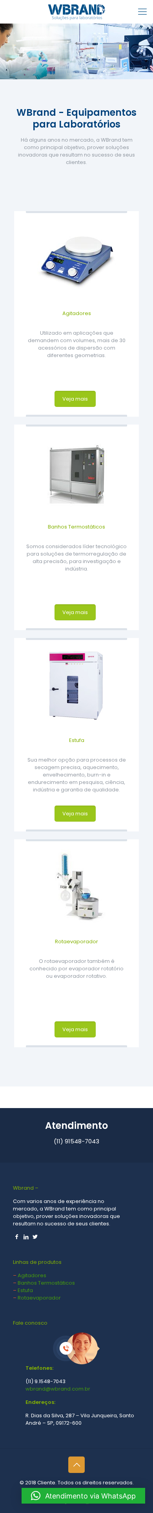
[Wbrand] (76, 12)
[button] (83, 1496)
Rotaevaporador (76, 941)
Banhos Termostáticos (76, 526)
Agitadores (76, 313)
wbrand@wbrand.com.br (58, 1389)
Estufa (76, 740)
